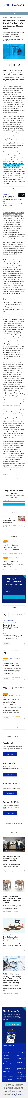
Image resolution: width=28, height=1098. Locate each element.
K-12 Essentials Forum (9, 622)
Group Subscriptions (8, 1076)
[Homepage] (14, 5)
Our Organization (7, 1052)
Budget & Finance (9, 17)
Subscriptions (6, 1071)
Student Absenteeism (15, 658)
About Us (5, 1049)
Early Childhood (8, 620)
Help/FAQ (19, 1055)
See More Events (14, 727)
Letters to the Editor (22, 1052)
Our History (6, 1055)
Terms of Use (17, 1094)
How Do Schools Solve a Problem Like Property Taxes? (11, 939)
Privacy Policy (7, 1090)
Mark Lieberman (7, 911)
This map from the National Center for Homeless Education (12, 398)
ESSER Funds (14, 481)
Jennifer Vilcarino (7, 525)
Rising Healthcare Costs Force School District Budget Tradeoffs (11, 858)
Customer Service (21, 1058)
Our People (6, 1058)
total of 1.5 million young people (13, 237)
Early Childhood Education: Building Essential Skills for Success (10, 628)
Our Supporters (7, 1061)
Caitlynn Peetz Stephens (9, 870)
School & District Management (8, 194)
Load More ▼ (14, 1003)
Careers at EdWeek (8, 1063)
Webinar (5, 660)
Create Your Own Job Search (13, 823)
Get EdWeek (6, 1068)
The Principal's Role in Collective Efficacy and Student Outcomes (11, 702)
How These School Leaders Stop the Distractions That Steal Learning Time (12, 199)
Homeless (13, 474)
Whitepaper (6, 542)
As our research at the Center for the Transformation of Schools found (13, 213)
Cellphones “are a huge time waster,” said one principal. (12, 204)
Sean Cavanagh (7, 993)
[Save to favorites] (14, 65)
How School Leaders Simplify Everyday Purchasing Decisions (11, 547)
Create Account (14, 1024)
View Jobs (9, 754)
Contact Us (20, 1049)
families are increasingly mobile (14, 157)
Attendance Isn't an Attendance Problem (11, 664)
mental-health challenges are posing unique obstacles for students (13, 164)
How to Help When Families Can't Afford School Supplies (9, 520)
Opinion (20, 17)
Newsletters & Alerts (8, 1074)
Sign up (14, 597)
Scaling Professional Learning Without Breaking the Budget (13, 564)
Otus (13, 718)
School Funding (14, 478)
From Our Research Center (11, 974)
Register (6, 643)
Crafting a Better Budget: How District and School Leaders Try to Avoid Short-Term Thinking (12, 980)
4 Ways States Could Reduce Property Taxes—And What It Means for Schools (12, 899)
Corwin (14, 679)
